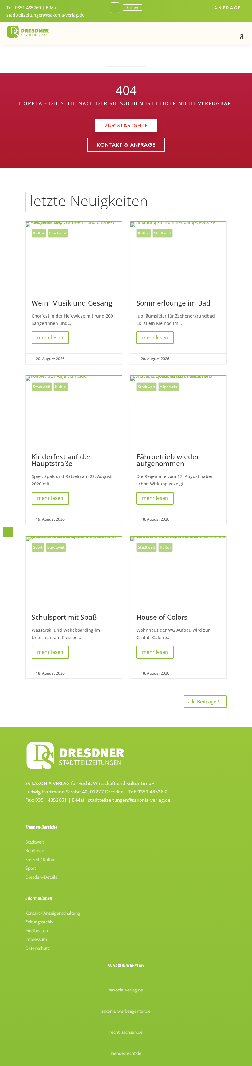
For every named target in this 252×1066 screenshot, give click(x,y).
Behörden (34, 850)
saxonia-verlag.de (126, 990)
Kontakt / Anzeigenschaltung (52, 913)
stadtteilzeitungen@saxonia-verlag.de (45, 15)
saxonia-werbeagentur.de (126, 1011)
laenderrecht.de (126, 1053)
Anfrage (228, 7)
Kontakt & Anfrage (126, 144)
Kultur (39, 233)
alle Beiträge (202, 701)
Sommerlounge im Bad (178, 293)
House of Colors (178, 607)
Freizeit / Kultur (40, 859)
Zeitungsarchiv (39, 922)
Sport (38, 547)
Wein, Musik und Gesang (74, 293)
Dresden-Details (41, 877)
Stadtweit (57, 233)
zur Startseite (126, 125)
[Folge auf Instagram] (115, 7)
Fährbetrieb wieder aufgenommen (178, 450)
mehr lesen (50, 337)
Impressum (36, 939)
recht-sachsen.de (126, 1032)
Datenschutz (37, 948)
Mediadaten (36, 931)
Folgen (132, 7)
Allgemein (168, 386)
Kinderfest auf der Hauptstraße (74, 450)
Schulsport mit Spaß (74, 607)
